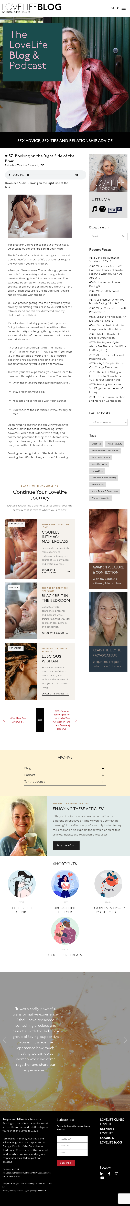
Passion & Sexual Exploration (105, 451)
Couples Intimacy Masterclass (55, 537)
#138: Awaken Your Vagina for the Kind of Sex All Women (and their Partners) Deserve (61, 720)
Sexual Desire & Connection (105, 491)
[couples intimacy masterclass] (108, 885)
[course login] (118, 8)
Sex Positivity (98, 485)
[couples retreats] (65, 932)
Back (39, 720)
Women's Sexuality (101, 498)
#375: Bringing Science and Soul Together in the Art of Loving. (106, 388)
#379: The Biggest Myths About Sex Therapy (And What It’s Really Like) (108, 346)
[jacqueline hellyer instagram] (116, 1174)
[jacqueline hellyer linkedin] (101, 1174)
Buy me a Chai (66, 845)
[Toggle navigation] (123, 8)
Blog (27, 768)
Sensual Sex (97, 471)
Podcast (29, 775)
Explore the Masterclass (56, 571)
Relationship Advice (101, 458)
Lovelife (112, 1120)
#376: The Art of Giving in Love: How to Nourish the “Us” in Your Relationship (105, 376)
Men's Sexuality (114, 444)
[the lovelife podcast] (108, 174)
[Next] (125, 1041)
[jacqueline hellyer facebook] (109, 1174)
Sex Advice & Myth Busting (104, 478)
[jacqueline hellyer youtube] (102, 1178)
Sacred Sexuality (99, 464)
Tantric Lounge (34, 782)
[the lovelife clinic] (22, 885)
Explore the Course (55, 633)
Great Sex (96, 444)
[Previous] (4, 1041)
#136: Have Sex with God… (18, 720)
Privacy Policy (9, 1191)
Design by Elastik (38, 1191)
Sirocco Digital (23, 1191)
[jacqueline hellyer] (65, 885)
